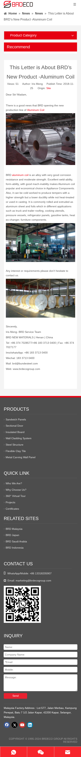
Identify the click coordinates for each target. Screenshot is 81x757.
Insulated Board (15, 432)
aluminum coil (20, 174)
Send (15, 695)
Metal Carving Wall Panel (20, 457)
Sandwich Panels (16, 419)
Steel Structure (14, 444)
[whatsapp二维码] (22, 604)
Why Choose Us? (16, 489)
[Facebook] (7, 725)
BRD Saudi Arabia (16, 541)
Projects (10, 502)
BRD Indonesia (15, 547)
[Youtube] (22, 725)
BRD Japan (12, 535)
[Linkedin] (30, 725)
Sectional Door (14, 425)
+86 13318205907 (41, 573)
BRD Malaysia (14, 528)
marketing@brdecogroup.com (33, 580)
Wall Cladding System (18, 438)
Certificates (12, 508)
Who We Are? (14, 483)
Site (48, 88)
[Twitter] (14, 725)
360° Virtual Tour (16, 495)
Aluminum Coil (35, 109)
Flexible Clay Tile (16, 451)
